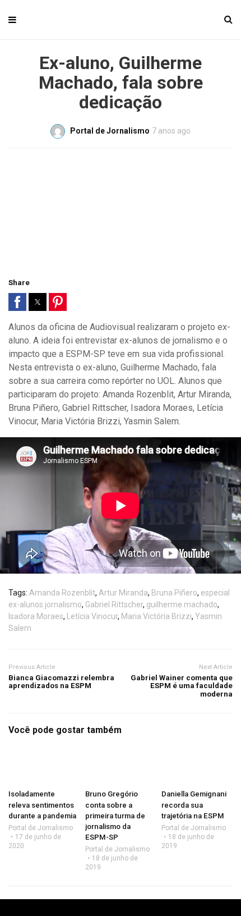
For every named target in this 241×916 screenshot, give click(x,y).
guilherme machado (181, 604)
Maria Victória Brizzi (156, 616)
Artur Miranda (123, 592)
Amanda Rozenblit (62, 592)
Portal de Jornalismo (40, 828)
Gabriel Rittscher (114, 604)
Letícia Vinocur (92, 616)
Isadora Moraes (35, 616)
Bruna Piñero (174, 592)
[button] (17, 302)
